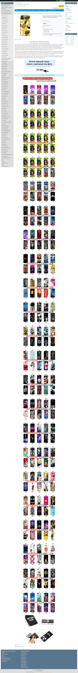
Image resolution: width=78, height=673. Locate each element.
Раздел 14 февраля (5, 113)
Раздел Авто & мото (5, 86)
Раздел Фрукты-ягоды (5, 116)
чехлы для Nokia (23, 658)
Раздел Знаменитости (5, 93)
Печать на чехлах (31, 10)
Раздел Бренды (4, 84)
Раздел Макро (4, 108)
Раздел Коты (4, 123)
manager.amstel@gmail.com (70, 23)
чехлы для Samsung (24, 654)
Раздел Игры (4, 98)
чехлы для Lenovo (23, 652)
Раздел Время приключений (6, 122)
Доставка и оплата (5, 162)
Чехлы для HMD (4, 53)
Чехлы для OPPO (4, 41)
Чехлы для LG (4, 23)
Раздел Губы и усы (5, 145)
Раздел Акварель (4, 118)
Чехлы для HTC (4, 28)
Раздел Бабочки (4, 61)
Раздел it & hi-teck (5, 105)
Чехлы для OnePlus (5, 49)
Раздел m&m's (4, 115)
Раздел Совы (4, 135)
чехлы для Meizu (23, 661)
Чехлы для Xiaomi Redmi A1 (33, 13)
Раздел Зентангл (4, 149)
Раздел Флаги (4, 75)
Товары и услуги (4, 15)
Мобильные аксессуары (24, 667)
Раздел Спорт (4, 99)
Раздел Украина (4, 69)
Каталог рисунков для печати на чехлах (6, 8)
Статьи (3, 164)
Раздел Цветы (4, 63)
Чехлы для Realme (5, 35)
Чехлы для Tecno (4, 42)
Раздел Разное (4, 111)
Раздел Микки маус (5, 128)
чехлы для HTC (23, 659)
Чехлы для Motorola (5, 48)
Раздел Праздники (5, 101)
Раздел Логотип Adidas (5, 139)
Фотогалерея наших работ (6, 13)
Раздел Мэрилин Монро (6, 130)
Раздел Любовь (4, 68)
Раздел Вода (4, 120)
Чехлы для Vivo (4, 46)
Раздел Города (4, 73)
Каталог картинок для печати (6, 658)
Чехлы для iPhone (5, 37)
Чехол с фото (38, 10)
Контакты (45, 10)
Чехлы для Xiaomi (5, 32)
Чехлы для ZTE (4, 34)
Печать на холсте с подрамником (5, 18)
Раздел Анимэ (4, 152)
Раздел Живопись (5, 103)
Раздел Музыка (4, 66)
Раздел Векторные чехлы (6, 157)
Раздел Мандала (4, 156)
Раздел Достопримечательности (6, 77)
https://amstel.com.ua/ (69, 16)
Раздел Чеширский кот (5, 147)
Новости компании (5, 166)
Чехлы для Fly (4, 56)
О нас (3, 159)
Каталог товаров (4, 661)
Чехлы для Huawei (5, 39)
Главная (17, 10)
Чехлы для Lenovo (5, 19)
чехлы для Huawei (24, 665)
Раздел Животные (5, 64)
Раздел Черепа (4, 144)
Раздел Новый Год (5, 132)
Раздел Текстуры (4, 79)
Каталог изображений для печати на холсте (6, 5)
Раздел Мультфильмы (5, 91)
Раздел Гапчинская (5, 151)
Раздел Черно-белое (5, 106)
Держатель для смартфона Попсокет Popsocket (6, 59)
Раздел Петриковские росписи (7, 154)
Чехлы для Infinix (4, 44)
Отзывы (3, 161)
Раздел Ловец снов (5, 125)
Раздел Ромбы (4, 142)
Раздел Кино (4, 89)
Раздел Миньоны (4, 94)
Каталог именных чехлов (6, 10)
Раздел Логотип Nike (5, 127)
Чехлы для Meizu (4, 30)
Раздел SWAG (4, 140)
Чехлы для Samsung (5, 21)
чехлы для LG (23, 655)
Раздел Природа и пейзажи (6, 71)
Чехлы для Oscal (4, 51)
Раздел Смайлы (4, 96)
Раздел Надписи (4, 137)
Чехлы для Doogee (5, 55)
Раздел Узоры (4, 110)
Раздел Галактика (4, 81)
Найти (61, 6)
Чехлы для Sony (4, 25)
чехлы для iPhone (23, 664)
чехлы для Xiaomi (23, 662)
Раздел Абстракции (5, 82)
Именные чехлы (23, 10)
